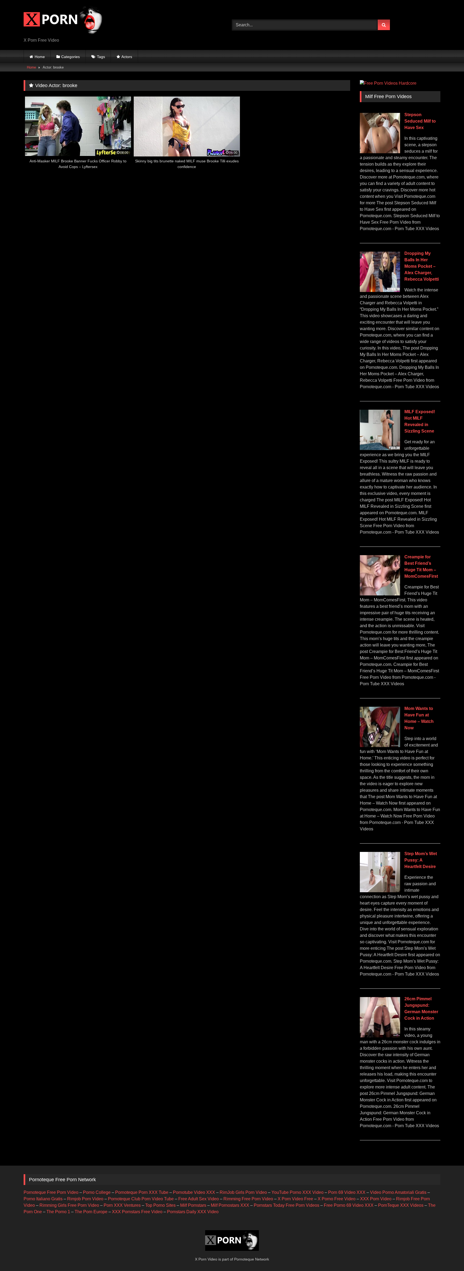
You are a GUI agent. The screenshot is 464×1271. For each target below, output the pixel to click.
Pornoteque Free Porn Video (51, 1192)
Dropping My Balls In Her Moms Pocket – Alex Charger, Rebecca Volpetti (421, 266)
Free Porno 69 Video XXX (349, 1205)
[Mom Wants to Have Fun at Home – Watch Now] (380, 745)
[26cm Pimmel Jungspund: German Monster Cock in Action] (380, 1036)
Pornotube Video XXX (194, 1192)
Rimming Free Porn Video (248, 1199)
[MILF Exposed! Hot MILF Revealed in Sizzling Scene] (380, 448)
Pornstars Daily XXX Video (193, 1211)
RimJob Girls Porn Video (243, 1192)
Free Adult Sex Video (198, 1199)
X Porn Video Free (295, 1199)
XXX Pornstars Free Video (137, 1211)
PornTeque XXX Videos (400, 1205)
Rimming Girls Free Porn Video (69, 1205)
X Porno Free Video (337, 1199)
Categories (70, 57)
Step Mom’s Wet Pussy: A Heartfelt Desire (420, 860)
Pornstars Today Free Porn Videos (286, 1205)
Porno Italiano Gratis (43, 1199)
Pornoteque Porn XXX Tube (141, 1192)
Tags (101, 57)
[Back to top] (447, 1255)
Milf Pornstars (193, 1205)
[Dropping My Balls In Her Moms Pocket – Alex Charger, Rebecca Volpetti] (380, 290)
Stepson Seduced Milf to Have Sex (420, 121)
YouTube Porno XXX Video (297, 1192)
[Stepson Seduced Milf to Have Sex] (380, 151)
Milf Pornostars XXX (230, 1205)
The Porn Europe (91, 1211)
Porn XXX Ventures (122, 1205)
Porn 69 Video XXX (346, 1192)
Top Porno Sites (160, 1205)
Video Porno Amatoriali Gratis (398, 1192)
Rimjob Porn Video (85, 1199)
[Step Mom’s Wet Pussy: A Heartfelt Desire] (380, 890)
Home (40, 57)
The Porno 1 (58, 1211)
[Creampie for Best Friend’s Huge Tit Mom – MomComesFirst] (380, 594)
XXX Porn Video (376, 1199)
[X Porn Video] (64, 20)
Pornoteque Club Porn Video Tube (141, 1199)
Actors (126, 57)
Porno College (97, 1192)
